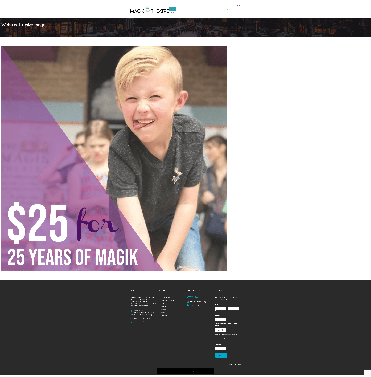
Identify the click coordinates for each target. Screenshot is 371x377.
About (172, 12)
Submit (221, 355)
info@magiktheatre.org (142, 318)
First (217, 311)
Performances (166, 297)
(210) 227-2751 (139, 322)
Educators (190, 9)
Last (229, 311)
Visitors (163, 306)
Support (164, 310)
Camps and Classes (168, 300)
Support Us (228, 9)
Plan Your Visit (216, 9)
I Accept (208, 371)
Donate (172, 9)
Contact (164, 316)
